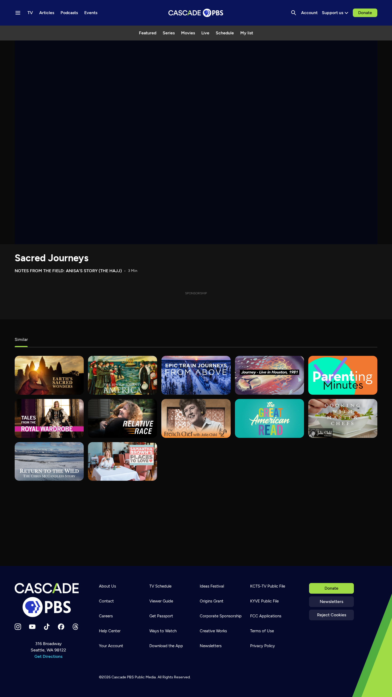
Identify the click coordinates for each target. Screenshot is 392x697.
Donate (365, 12)
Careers (106, 616)
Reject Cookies (331, 614)
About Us (107, 586)
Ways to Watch (163, 631)
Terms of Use (262, 631)
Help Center (110, 631)
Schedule (225, 32)
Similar (21, 339)
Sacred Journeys (52, 258)
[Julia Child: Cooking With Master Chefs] (342, 418)
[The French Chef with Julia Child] (195, 418)
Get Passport (161, 616)
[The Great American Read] (269, 418)
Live (205, 32)
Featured (147, 32)
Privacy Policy (262, 645)
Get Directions (48, 656)
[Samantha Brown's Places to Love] (122, 461)
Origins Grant (211, 601)
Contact (106, 601)
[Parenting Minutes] (342, 375)
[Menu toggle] (18, 13)
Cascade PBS (122, 677)
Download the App (166, 645)
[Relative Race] (122, 418)
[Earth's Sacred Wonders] (49, 375)
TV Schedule (160, 586)
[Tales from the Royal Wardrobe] (49, 418)
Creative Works (213, 631)
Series (169, 32)
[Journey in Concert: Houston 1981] (269, 375)
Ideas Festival (212, 586)
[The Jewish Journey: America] (122, 375)
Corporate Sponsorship (221, 616)
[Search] (293, 13)
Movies (188, 32)
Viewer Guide (161, 601)
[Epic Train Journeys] (195, 375)
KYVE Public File (264, 601)
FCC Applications (265, 616)
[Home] (48, 600)
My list (246, 32)
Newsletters (331, 601)
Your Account (111, 645)
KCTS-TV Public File (267, 586)
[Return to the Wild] (49, 461)
